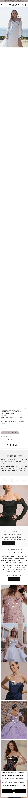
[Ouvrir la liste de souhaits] (25, 5)
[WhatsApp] (16, 445)
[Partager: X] (10, 445)
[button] (16, 784)
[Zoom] (14, 27)
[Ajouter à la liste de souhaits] (14, 408)
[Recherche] (23, 5)
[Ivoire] (2, 428)
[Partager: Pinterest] (13, 445)
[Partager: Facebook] (7, 445)
